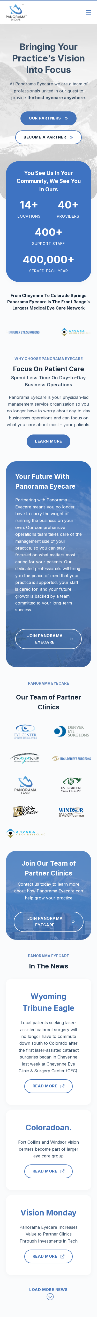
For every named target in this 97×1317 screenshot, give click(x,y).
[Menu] (88, 12)
